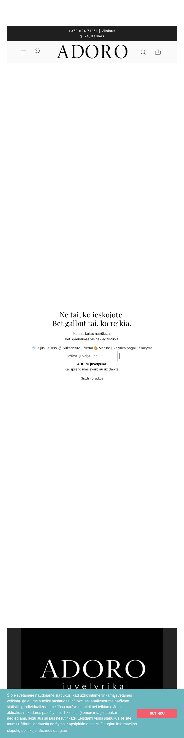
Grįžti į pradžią (92, 378)
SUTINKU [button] (157, 713)
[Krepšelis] (157, 52)
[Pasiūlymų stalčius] (36, 52)
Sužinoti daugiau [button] (52, 730)
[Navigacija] (23, 52)
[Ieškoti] (143, 52)
